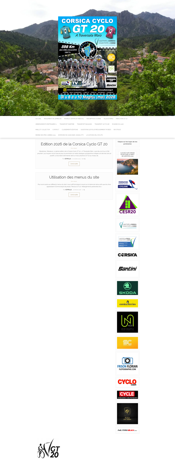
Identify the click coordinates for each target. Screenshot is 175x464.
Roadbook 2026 (118, 124)
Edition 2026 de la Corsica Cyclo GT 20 (74, 144)
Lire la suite (74, 164)
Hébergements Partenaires (46, 124)
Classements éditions (70, 129)
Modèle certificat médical (74, 119)
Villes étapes (108, 119)
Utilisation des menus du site (74, 177)
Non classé (74, 148)
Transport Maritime (67, 124)
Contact (55, 129)
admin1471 (68, 158)
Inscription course (94, 119)
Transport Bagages (84, 124)
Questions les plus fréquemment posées (96, 129)
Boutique (117, 129)
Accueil (38, 119)
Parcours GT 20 (121, 119)
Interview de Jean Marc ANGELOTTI (70, 135)
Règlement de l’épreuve (53, 119)
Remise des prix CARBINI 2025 (46, 135)
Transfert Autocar (102, 124)
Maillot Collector (43, 129)
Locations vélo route (94, 135)
